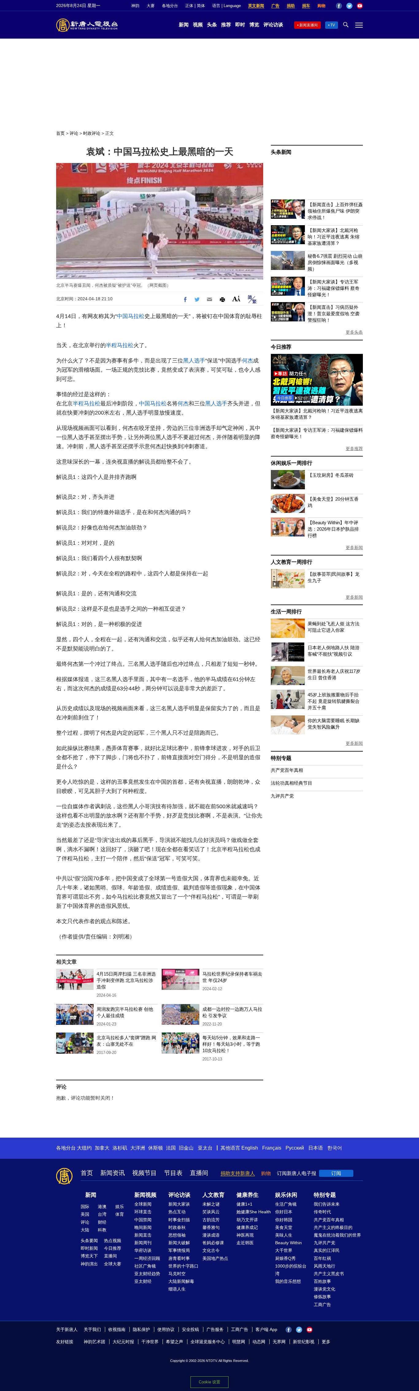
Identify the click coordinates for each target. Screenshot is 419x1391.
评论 (74, 133)
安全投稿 (190, 1329)
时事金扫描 (179, 1219)
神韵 (135, 5)
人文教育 (213, 1195)
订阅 (336, 1173)
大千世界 (283, 1250)
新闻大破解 (179, 1242)
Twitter (349, 6)
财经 (102, 1222)
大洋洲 (137, 1147)
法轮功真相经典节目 (291, 783)
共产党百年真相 (287, 770)
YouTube (360, 6)
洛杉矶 (120, 1147)
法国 (171, 1147)
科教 (102, 1229)
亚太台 (205, 1147)
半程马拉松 (119, 345)
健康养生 (247, 1195)
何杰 (247, 361)
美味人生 (283, 1235)
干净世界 (150, 1341)
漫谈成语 (211, 1235)
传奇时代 (322, 1211)
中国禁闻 (143, 1219)
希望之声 (174, 1341)
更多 (326, 1341)
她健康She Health (253, 1211)
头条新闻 (281, 152)
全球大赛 (112, 1263)
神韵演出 (89, 1263)
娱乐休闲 (286, 1195)
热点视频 (112, 1240)
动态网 (258, 1341)
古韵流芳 (211, 1219)
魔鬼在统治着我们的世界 (337, 1235)
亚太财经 (143, 1281)
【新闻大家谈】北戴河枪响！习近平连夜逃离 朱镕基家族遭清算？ (333, 237)
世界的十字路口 (183, 1266)
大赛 (151, 5)
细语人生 (177, 1289)
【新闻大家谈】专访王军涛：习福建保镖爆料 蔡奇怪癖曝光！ (333, 288)
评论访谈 (273, 24)
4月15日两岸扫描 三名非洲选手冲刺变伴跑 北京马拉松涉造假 (126, 980)
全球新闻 (143, 1204)
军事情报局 (179, 1250)
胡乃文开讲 (247, 1219)
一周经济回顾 (147, 1258)
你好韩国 (283, 1219)
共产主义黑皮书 (329, 1273)
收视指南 (116, 1329)
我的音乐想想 (288, 1281)
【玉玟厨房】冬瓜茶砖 (331, 475)
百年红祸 (322, 1258)
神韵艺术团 (94, 1341)
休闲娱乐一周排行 (291, 463)
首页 (60, 133)
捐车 (306, 5)
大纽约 (84, 1147)
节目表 (173, 1172)
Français (271, 1147)
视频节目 (144, 1172)
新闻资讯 (112, 1172)
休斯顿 (155, 1147)
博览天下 (89, 1255)
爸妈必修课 (213, 1242)
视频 (198, 24)
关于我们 (92, 1329)
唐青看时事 (179, 1258)
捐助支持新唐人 (238, 1173)
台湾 (102, 1214)
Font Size (236, 298)
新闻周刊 (143, 1242)
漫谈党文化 (324, 1289)
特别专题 (281, 758)
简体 (201, 5)
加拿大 (102, 1147)
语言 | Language (226, 5)
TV (332, 25)
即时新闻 (89, 1248)
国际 (85, 1206)
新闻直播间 (308, 25)
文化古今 (211, 1250)
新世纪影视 (303, 1341)
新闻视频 (145, 1195)
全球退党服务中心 (207, 1341)
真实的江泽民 (327, 1250)
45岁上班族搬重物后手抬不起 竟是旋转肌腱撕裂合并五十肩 (333, 701)
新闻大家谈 (179, 1204)
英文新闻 (256, 5)
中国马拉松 (130, 316)
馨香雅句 (211, 1227)
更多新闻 (354, 547)
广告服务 (215, 1329)
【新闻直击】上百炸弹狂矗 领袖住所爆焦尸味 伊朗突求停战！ (335, 211)
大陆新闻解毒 (181, 1281)
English (249, 1147)
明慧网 (238, 1341)
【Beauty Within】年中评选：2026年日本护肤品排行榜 (333, 529)
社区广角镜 (145, 1266)
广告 (275, 5)
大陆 (85, 1229)
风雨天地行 (324, 1266)
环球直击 (143, 1211)
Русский (295, 1147)
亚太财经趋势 (147, 1273)
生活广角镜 (286, 1204)
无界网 (279, 1341)
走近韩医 (245, 1242)
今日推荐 (281, 347)
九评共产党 (282, 795)
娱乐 (119, 1206)
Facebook (339, 6)
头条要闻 (89, 1240)
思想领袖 (177, 1235)
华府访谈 (143, 1250)
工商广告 (322, 1304)
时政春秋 (177, 1227)
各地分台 (170, 5)
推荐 (226, 24)
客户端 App (266, 1329)
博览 (254, 24)
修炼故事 (322, 1296)
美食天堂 (283, 1227)
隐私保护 (141, 1329)
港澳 (102, 1206)
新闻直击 (143, 1235)
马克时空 (177, 1273)
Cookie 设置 (209, 1382)
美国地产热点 (215, 1258)
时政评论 (91, 133)
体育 (119, 1214)
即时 (240, 24)
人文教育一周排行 (291, 562)
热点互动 (177, 1211)
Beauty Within (288, 1242)
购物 (321, 5)
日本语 (315, 1147)
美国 (85, 1214)
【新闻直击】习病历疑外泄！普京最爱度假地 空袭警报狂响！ (333, 314)
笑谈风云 (211, 1211)
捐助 (291, 5)
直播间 (199, 1172)
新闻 (184, 24)
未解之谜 (211, 1204)
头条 (212, 24)
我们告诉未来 (327, 1204)
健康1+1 (244, 1204)
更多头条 (354, 332)
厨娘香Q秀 (285, 1258)
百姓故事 (322, 1281)
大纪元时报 (123, 1341)
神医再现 (245, 1235)
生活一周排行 (286, 612)
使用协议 (166, 1329)
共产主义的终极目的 (333, 1227)
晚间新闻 (143, 1227)
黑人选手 (194, 361)
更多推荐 (354, 448)
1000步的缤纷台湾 (290, 1270)
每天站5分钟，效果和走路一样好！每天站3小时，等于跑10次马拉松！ (231, 1044)
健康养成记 (247, 1227)
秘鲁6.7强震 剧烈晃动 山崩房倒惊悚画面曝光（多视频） (335, 262)
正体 (189, 5)
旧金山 (186, 1147)
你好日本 (283, 1211)
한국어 (334, 1147)
